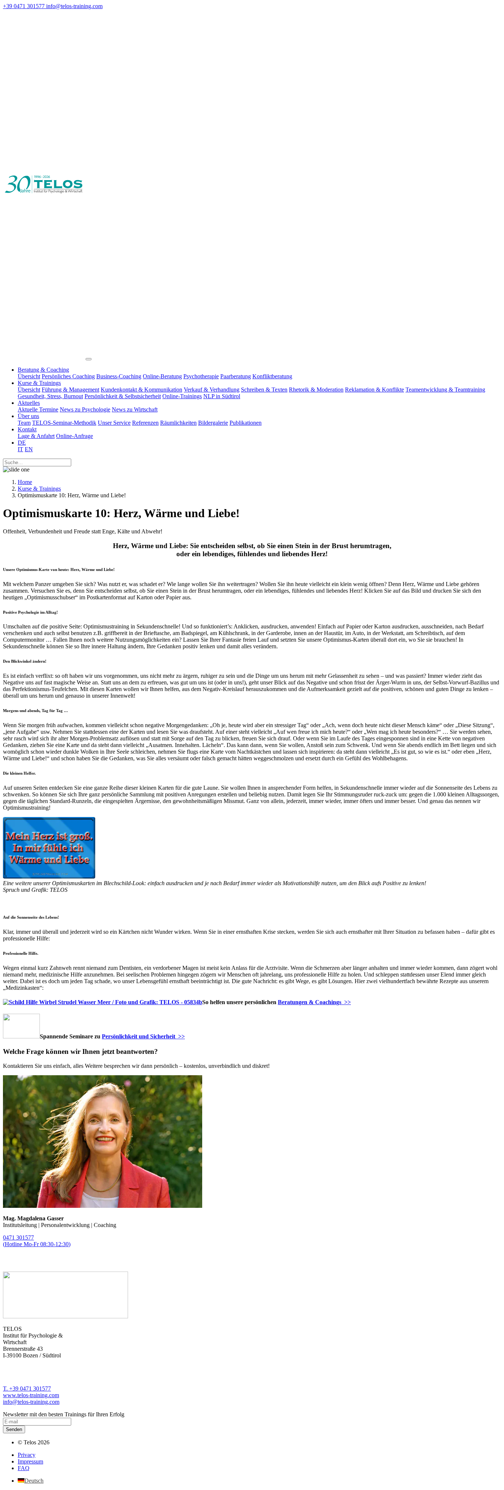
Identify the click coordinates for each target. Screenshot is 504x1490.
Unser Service (114, 423)
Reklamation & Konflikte (374, 389)
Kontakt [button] (27, 429)
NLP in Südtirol (221, 396)
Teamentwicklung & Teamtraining (445, 389)
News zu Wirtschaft (135, 409)
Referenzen (145, 423)
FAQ (24, 1468)
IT (20, 449)
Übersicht (29, 376)
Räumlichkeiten (178, 423)
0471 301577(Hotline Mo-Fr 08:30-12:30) (36, 1240)
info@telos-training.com (31, 1402)
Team (24, 423)
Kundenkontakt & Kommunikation (141, 389)
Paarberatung (235, 376)
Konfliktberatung (272, 376)
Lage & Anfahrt (36, 436)
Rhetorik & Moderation (316, 389)
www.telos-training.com (31, 1395)
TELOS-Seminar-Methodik (64, 423)
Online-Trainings (182, 396)
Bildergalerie (213, 423)
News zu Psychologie (85, 409)
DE (22, 442)
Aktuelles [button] (29, 403)
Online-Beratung (162, 376)
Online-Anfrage (74, 436)
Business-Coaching (118, 376)
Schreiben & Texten (264, 389)
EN (29, 449)
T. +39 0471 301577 (27, 1388)
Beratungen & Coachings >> (314, 1002)
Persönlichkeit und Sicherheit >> (143, 1036)
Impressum (30, 1461)
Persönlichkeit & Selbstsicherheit (122, 396)
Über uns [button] (28, 416)
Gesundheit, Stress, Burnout (50, 396)
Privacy (26, 1455)
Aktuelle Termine (38, 409)
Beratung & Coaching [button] (43, 370)
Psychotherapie (201, 376)
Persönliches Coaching (68, 376)
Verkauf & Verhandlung (211, 389)
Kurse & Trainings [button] (39, 383)
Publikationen (245, 423)
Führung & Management (70, 389)
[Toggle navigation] (89, 359)
